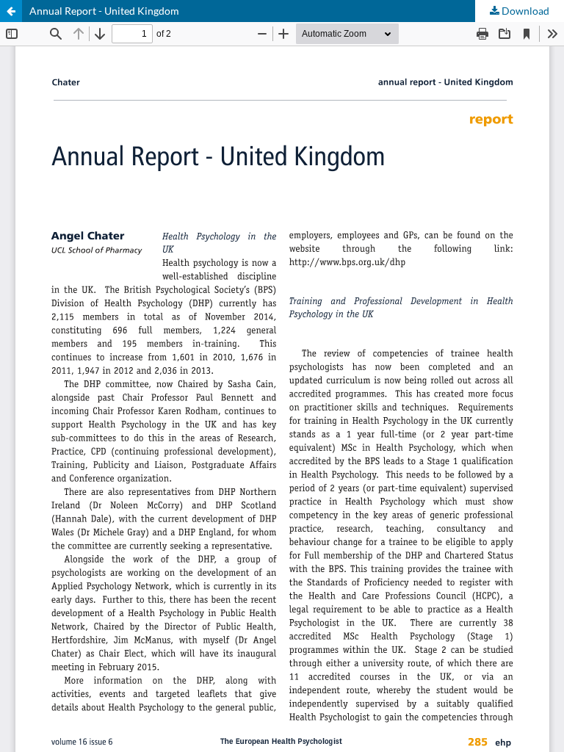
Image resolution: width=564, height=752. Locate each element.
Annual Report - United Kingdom (104, 10)
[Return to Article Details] (11, 11)
